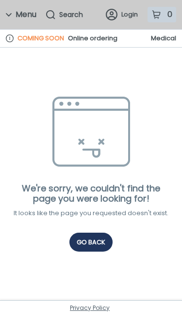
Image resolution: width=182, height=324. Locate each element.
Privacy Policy (90, 308)
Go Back (91, 242)
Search (71, 14)
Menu (26, 14)
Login (129, 14)
